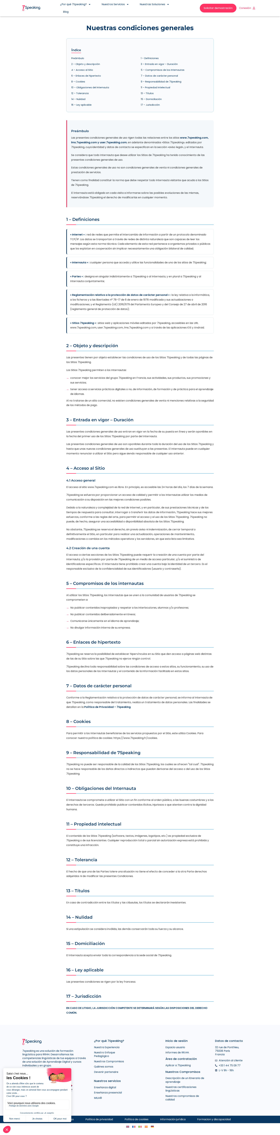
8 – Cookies (78, 81)
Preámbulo (77, 58)
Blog (66, 12)
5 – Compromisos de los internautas (162, 70)
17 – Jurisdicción (150, 104)
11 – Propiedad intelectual (155, 87)
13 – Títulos (147, 93)
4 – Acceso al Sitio (82, 70)
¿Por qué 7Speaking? (73, 4)
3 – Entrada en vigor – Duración (159, 64)
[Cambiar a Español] (146, 1126)
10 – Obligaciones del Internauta (90, 87)
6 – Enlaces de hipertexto (86, 75)
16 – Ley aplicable (81, 104)
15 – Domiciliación (151, 99)
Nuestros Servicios (113, 4)
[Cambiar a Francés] (134, 1126)
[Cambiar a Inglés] (128, 1126)
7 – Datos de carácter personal (159, 75)
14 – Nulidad (78, 99)
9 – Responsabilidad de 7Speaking (161, 81)
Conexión (245, 8)
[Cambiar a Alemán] (152, 1126)
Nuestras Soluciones (152, 4)
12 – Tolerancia (80, 93)
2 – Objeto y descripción (85, 64)
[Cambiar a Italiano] (140, 1126)
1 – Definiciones (150, 58)
